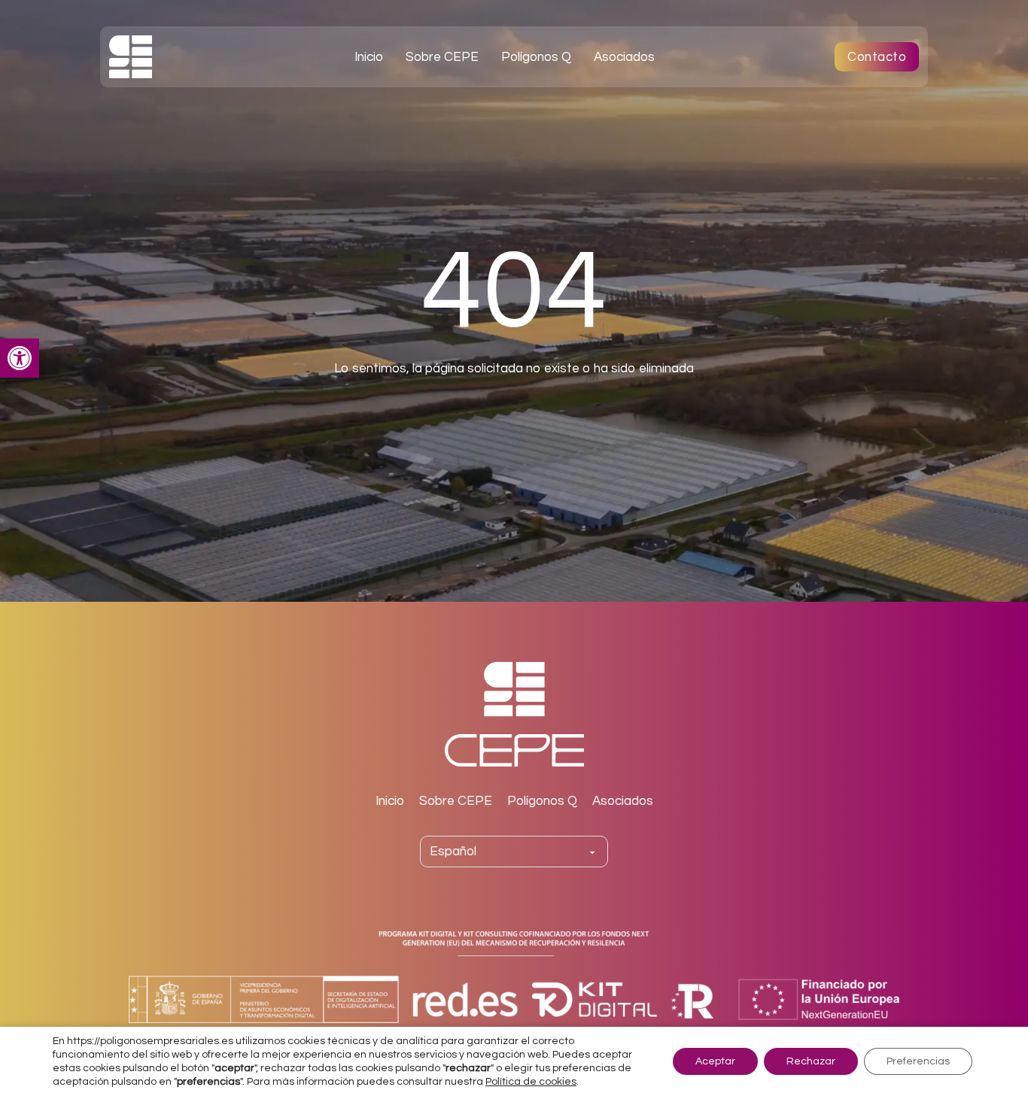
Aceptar (715, 1061)
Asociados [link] (624, 57)
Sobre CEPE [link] (442, 57)
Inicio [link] (368, 57)
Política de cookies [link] (530, 1081)
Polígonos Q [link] (536, 57)
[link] (19, 358)
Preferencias (918, 1061)
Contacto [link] (876, 57)
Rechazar (810, 1061)
